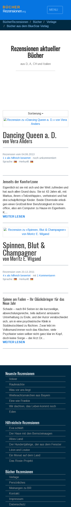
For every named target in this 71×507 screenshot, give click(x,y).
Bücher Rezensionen (19, 471)
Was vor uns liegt (20, 389)
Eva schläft (16, 428)
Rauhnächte (17, 384)
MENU (54, 9)
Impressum (16, 498)
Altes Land (16, 438)
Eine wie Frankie (19, 400)
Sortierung (35, 113)
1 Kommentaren (46, 275)
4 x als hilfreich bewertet (17, 275)
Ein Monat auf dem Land (24, 455)
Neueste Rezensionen (19, 373)
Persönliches (17, 482)
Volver (13, 379)
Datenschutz (17, 504)
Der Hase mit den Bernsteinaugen (30, 433)
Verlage (14, 477)
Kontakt (14, 493)
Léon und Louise (19, 449)
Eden (12, 411)
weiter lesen (14, 216)
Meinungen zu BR (20, 488)
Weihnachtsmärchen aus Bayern (29, 395)
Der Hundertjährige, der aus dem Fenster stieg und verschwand (33, 445)
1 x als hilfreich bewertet (17, 157)
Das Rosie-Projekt (21, 460)
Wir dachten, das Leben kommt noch (32, 406)
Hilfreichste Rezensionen (22, 422)
